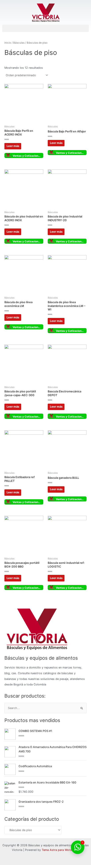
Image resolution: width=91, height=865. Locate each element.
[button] (45, 28)
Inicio (7, 42)
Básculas (19, 42)
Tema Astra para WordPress (60, 850)
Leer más (13, 146)
